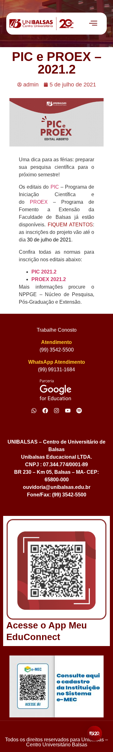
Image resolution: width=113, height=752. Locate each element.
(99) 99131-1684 (56, 369)
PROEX (41, 202)
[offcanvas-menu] (93, 23)
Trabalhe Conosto (57, 330)
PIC (56, 187)
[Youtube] (67, 410)
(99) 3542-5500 (57, 349)
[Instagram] (56, 410)
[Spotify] (79, 410)
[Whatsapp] (34, 410)
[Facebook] (45, 410)
